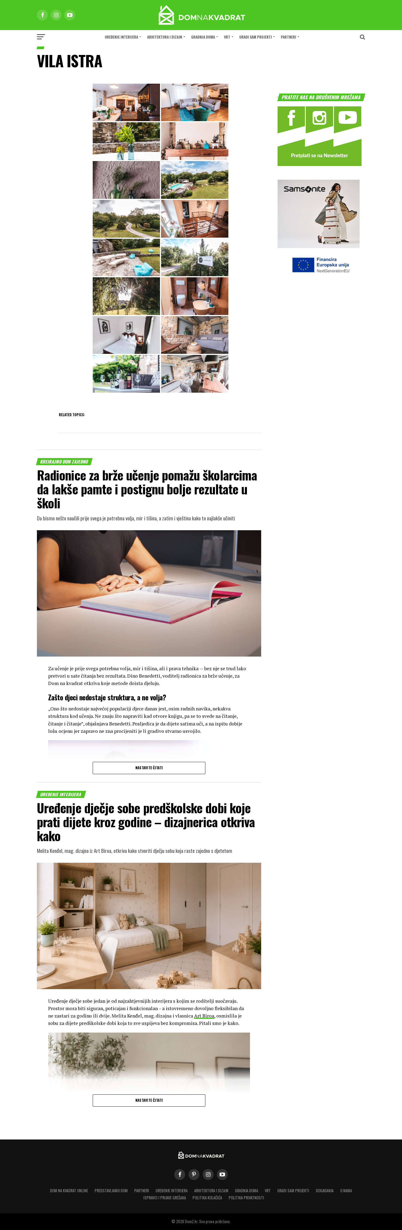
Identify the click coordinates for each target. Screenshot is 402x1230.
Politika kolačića (207, 1197)
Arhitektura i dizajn (164, 37)
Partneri (288, 37)
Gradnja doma (203, 37)
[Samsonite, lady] (319, 246)
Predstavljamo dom (111, 1190)
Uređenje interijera (121, 37)
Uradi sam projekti (255, 37)
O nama (346, 1190)
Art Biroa (204, 1016)
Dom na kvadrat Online (69, 1190)
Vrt (227, 37)
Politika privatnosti (246, 1197)
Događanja (325, 1190)
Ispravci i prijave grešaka (164, 1197)
